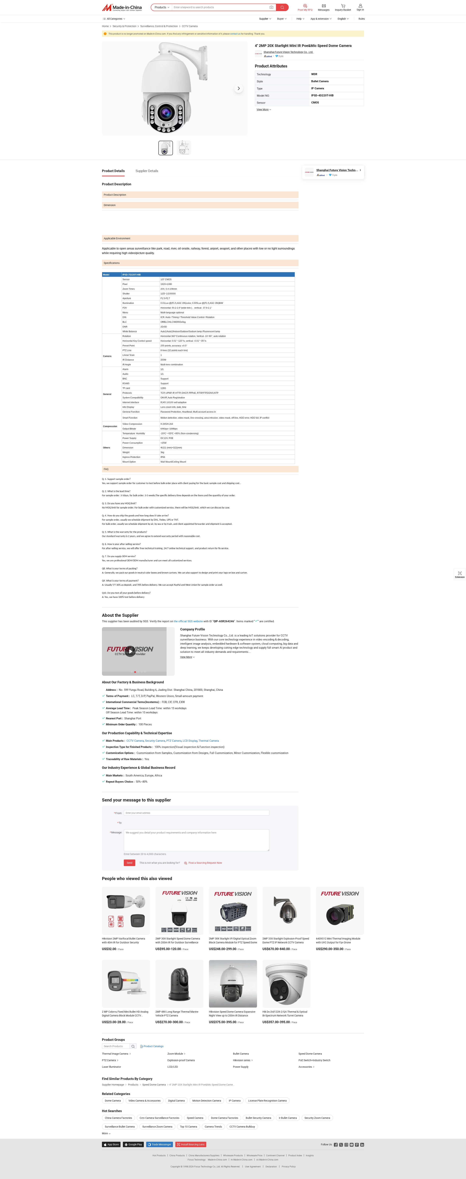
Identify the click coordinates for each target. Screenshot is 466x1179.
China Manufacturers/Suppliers (204, 1155)
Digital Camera (176, 1100)
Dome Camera (113, 1100)
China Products (177, 1155)
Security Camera (155, 740)
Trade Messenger (159, 1144)
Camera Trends (213, 1126)
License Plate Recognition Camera (267, 1100)
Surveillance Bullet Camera (120, 1126)
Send (129, 862)
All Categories (114, 18)
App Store (111, 1144)
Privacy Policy (289, 1166)
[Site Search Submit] (282, 7)
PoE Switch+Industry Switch (314, 1060)
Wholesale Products (233, 1155)
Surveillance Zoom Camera (157, 1126)
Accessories (305, 1066)
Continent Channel (275, 1155)
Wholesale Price (254, 1155)
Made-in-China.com (217, 1159)
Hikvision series (241, 1060)
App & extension (320, 18)
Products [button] (160, 7)
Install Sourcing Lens (192, 1144)
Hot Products (159, 1155)
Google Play (133, 1144)
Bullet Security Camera (258, 1118)
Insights (310, 1155)
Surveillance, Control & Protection (159, 26)
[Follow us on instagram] (346, 1144)
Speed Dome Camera (310, 1053)
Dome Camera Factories (224, 1118)
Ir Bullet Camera (288, 1118)
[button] (271, 7)
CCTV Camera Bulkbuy (242, 1126)
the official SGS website (188, 621)
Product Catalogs (153, 1046)
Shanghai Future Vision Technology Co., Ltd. (288, 52)
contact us (235, 33)
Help (299, 18)
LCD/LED (172, 1066)
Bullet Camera (241, 1053)
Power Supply (240, 1066)
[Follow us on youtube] (352, 1144)
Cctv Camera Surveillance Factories (159, 1118)
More (105, 1133)
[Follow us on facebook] (336, 1144)
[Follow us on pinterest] (357, 1144)
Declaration (271, 1166)
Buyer (280, 18)
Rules (362, 18)
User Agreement (253, 1166)
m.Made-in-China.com (241, 1159)
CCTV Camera (190, 26)
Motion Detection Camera (206, 1100)
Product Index (295, 1155)
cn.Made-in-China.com (267, 1159)
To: (120, 822)
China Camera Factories (118, 1118)
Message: (116, 832)
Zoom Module (175, 1053)
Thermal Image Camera (115, 1053)
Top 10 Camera (188, 1126)
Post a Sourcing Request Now (203, 862)
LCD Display (190, 740)
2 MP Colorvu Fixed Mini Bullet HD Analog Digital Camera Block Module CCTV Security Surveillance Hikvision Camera (125, 1015)
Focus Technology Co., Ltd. (207, 1166)
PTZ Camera (173, 740)
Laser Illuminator (111, 1066)
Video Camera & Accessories (145, 1100)
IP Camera (235, 1100)
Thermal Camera (209, 740)
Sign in (360, 9)
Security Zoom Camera (317, 1118)
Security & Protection (124, 26)
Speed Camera (195, 1118)
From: (118, 813)
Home (105, 26)
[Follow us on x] (341, 1144)
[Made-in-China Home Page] (122, 7)
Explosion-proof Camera (181, 1060)
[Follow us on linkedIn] (362, 1144)
